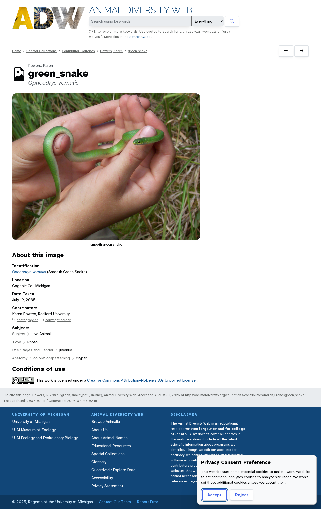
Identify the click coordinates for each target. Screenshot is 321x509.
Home (16, 51)
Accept (214, 494)
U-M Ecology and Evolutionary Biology (45, 437)
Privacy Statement (107, 485)
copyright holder (58, 320)
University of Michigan (31, 421)
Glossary (98, 461)
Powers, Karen (111, 51)
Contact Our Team (115, 501)
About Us (99, 429)
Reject (241, 494)
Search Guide (140, 36)
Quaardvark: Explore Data (113, 469)
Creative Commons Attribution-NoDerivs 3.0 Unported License (142, 380)
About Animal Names (109, 437)
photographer (27, 320)
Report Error (147, 501)
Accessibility (102, 477)
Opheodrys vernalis (29, 271)
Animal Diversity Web (140, 10)
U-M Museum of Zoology (34, 429)
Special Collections (41, 51)
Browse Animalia (105, 421)
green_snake (137, 51)
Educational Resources (111, 445)
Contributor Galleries (78, 51)
